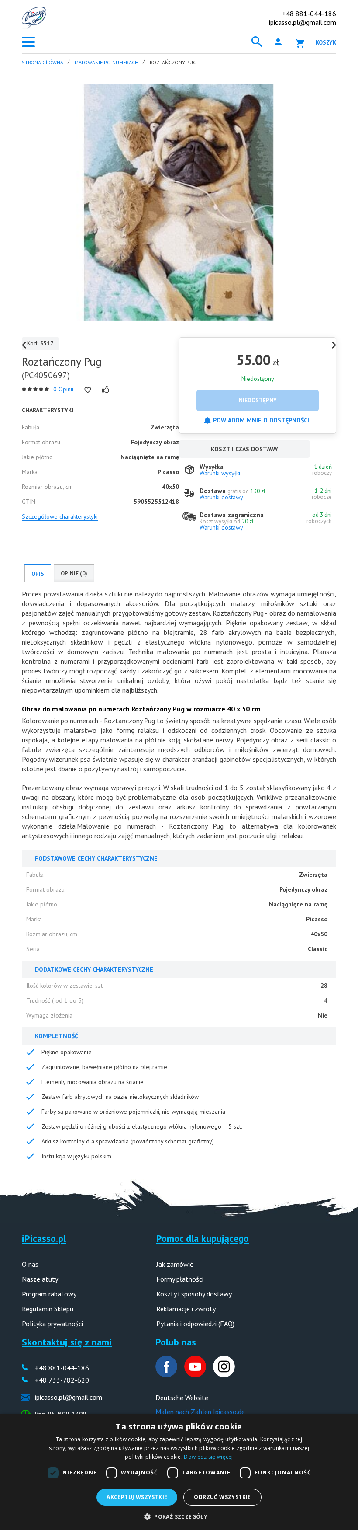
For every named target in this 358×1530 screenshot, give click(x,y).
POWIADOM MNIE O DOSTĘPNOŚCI (261, 420)
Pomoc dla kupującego (202, 1238)
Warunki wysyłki (220, 473)
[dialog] (179, 1472)
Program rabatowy (49, 1294)
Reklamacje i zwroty (186, 1308)
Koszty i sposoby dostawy (194, 1294)
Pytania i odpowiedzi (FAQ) (195, 1323)
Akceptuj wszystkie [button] (137, 1497)
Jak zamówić (174, 1264)
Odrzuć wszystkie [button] (222, 1497)
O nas (30, 1264)
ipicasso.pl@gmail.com (302, 22)
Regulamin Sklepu (47, 1308)
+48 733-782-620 (62, 1380)
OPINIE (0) (74, 573)
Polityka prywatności (52, 1323)
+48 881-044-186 (309, 13)
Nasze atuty (40, 1279)
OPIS (37, 574)
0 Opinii (63, 389)
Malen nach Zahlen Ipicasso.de (200, 1411)
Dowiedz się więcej (208, 1456)
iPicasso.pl (44, 1238)
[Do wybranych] (87, 390)
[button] (179, 1516)
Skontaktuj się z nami (67, 1342)
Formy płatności (179, 1279)
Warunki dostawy (221, 497)
